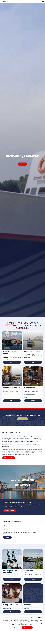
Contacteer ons (22, 418)
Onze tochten (22, 164)
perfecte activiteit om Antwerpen (29, 504)
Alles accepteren (27, 627)
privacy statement (25, 624)
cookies (39, 619)
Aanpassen (16, 627)
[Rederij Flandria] (5, 1)
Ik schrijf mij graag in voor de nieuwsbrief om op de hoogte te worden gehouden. (20, 533)
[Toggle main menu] (42, 1)
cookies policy (21, 621)
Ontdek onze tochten (8, 457)
